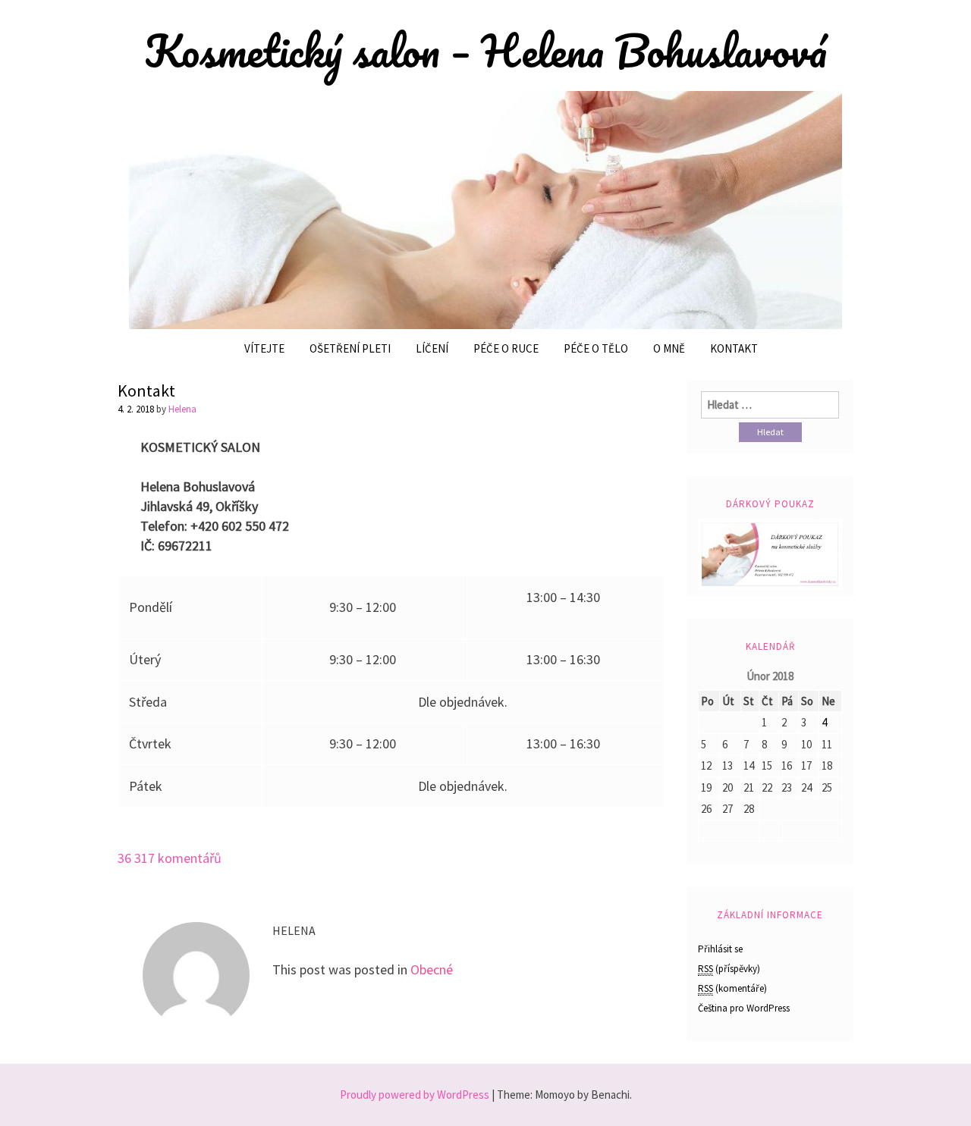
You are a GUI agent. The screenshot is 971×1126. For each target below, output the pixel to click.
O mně (669, 348)
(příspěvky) (729, 968)
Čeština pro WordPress (744, 1008)
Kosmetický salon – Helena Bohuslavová (486, 51)
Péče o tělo (596, 348)
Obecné (431, 969)
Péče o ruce (506, 348)
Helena (182, 409)
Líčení (432, 348)
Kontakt (734, 348)
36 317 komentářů (170, 858)
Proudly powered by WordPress (414, 1094)
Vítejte (264, 348)
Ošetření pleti (350, 348)
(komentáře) (732, 988)
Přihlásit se (720, 949)
